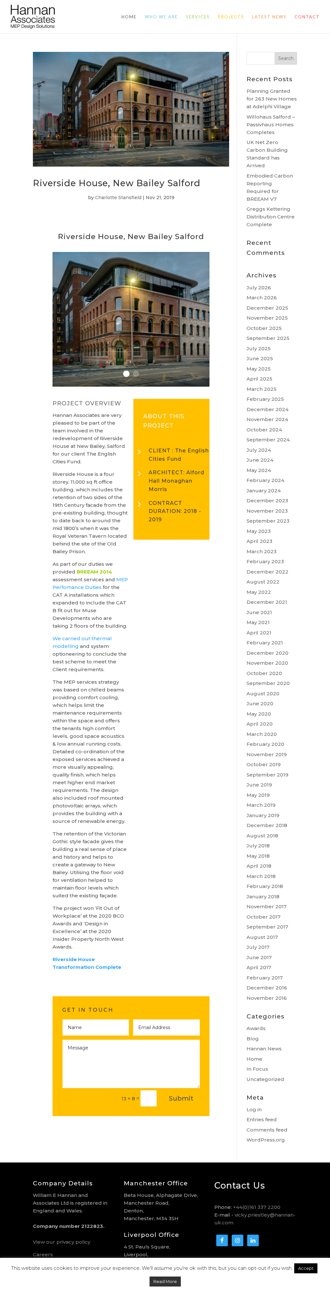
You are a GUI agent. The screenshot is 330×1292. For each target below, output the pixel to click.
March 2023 (262, 551)
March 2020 (262, 734)
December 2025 (267, 308)
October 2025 (264, 328)
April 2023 (259, 541)
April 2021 (259, 633)
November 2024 (267, 419)
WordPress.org (266, 1140)
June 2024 (260, 460)
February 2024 (265, 480)
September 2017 (267, 927)
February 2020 (265, 744)
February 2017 (265, 978)
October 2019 (264, 764)
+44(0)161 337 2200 (256, 1207)
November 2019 (267, 754)
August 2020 (263, 693)
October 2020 (264, 673)
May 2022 (259, 592)
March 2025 (262, 389)
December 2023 (267, 500)
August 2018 (262, 836)
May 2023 (259, 531)
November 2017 (266, 906)
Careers (43, 1254)
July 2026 (259, 287)
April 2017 (259, 967)
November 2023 (267, 511)
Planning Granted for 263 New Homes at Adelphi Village (272, 99)
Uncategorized (265, 1079)
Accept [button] (306, 1268)
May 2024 (259, 470)
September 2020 (268, 683)
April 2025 (259, 379)
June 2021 (259, 612)
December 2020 (267, 653)
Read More (165, 1281)
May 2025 (259, 369)
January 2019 (263, 815)
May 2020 (259, 714)
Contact (307, 16)
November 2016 (267, 998)
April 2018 (259, 866)
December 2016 (267, 988)
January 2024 (264, 490)
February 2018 (265, 886)
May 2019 (258, 795)
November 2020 (267, 663)
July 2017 (258, 947)
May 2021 (258, 622)
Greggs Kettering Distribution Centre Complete (271, 216)
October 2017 (263, 917)
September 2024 (268, 440)
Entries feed (262, 1119)
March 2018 (261, 876)
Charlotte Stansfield (118, 197)
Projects (231, 16)
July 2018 (258, 846)
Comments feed (267, 1130)
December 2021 (267, 602)
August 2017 (262, 937)
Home (129, 16)
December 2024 (267, 409)
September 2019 (267, 775)
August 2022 (263, 582)
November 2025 (267, 318)
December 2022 (267, 572)
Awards (256, 1028)
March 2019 (261, 805)
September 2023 (268, 521)
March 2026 (262, 297)
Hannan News (264, 1049)
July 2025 (259, 348)
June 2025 (260, 358)
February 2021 (265, 643)
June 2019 (259, 785)
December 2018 (267, 825)
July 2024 (259, 450)
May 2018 (258, 856)
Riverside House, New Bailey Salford (116, 183)
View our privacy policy (61, 1242)
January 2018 (263, 896)
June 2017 (259, 957)
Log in (254, 1109)
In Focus (257, 1069)
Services (198, 16)
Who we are (161, 16)
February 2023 (265, 561)
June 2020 (260, 703)
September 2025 (268, 338)
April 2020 (260, 724)
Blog (253, 1039)
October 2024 (264, 430)
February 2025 (265, 399)
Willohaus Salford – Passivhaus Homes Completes (271, 124)
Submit (181, 1098)
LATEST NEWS (269, 16)
